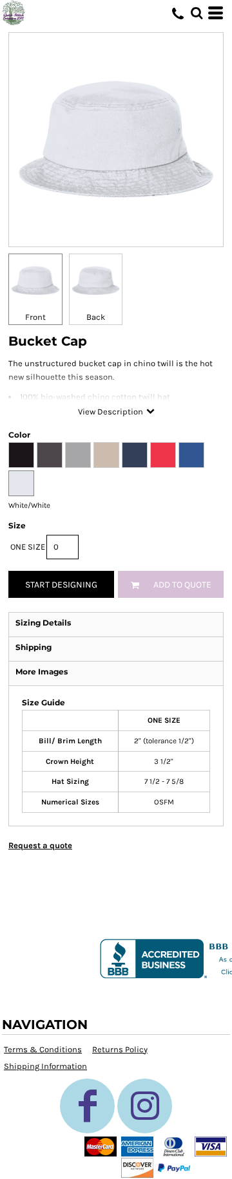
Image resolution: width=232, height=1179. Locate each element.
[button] (196, 12)
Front (35, 317)
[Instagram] (144, 1106)
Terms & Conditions (43, 1049)
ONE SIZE (27, 547)
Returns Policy (120, 1049)
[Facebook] (87, 1106)
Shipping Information (45, 1066)
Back (95, 317)
